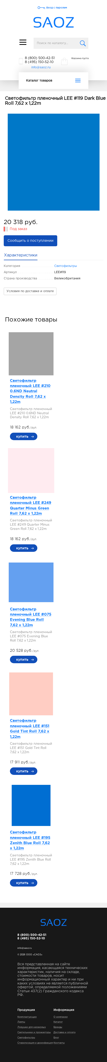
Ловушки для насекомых (31, 1027)
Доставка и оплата (64, 1032)
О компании (61, 1017)
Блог (56, 1038)
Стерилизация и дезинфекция (35, 1043)
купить (22, 436)
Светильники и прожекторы (34, 1032)
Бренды (58, 1027)
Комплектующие (27, 1017)
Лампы (21, 1022)
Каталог (58, 1022)
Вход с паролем (56, 7)
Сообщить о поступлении (30, 240)
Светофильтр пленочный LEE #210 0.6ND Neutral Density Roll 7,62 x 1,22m (30, 391)
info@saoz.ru (41, 67)
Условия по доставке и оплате (30, 291)
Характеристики (20, 255)
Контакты (59, 1043)
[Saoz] (53, 22)
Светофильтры (65, 266)
